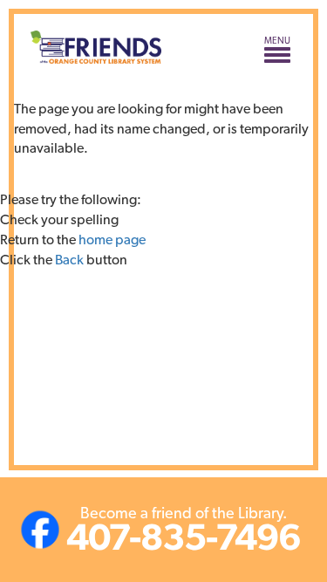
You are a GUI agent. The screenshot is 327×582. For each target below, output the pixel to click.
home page (112, 239)
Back (69, 259)
